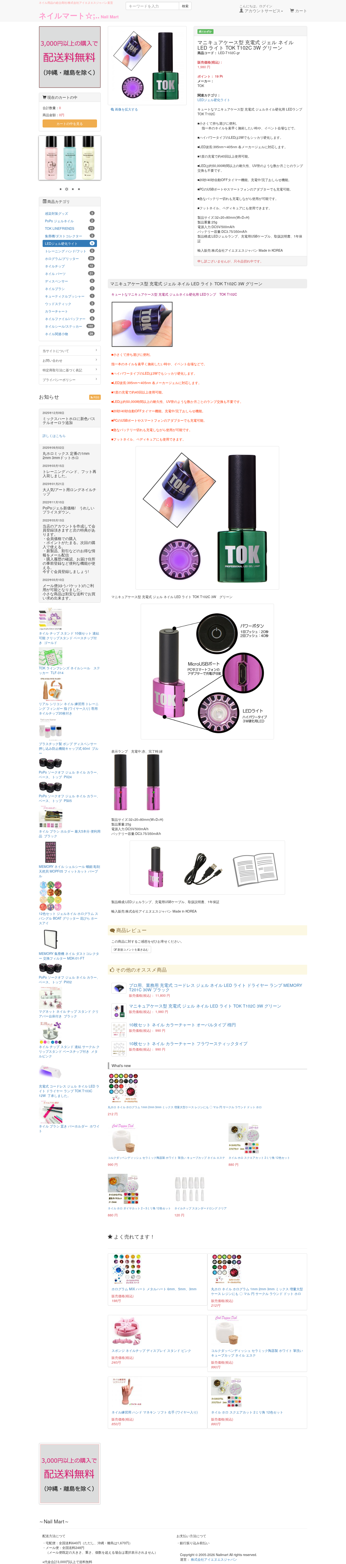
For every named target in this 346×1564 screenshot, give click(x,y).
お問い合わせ (52, 360)
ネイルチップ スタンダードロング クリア (200, 1208)
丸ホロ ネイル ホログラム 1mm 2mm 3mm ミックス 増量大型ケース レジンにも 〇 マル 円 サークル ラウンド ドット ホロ (185, 1107)
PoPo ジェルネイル (69, 220)
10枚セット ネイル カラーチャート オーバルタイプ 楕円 (182, 1025)
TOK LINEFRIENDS (69, 228)
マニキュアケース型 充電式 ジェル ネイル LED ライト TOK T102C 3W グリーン (205, 1006)
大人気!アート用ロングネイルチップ (69, 491)
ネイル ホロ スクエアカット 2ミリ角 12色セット (259, 1157)
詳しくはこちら (54, 435)
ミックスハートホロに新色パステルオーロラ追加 (69, 420)
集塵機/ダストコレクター (69, 236)
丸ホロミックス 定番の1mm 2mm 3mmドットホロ (66, 455)
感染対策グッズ (69, 213)
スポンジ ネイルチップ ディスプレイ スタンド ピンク (151, 1350)
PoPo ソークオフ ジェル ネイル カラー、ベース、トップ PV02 (69, 979)
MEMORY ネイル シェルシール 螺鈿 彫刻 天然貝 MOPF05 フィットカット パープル (69, 871)
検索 (185, 6)
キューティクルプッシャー (69, 296)
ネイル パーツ (69, 273)
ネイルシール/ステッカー (69, 326)
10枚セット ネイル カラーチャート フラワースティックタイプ (188, 1043)
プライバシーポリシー (59, 379)
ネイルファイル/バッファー (69, 318)
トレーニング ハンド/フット (69, 251)
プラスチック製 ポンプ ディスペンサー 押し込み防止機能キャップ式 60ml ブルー (68, 748)
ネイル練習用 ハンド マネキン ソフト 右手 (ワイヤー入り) (155, 1412)
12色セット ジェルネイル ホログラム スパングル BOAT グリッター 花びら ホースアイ (68, 918)
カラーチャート (69, 311)
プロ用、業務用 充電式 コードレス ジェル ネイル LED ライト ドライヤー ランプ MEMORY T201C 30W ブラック (215, 987)
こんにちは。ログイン (260, 8)
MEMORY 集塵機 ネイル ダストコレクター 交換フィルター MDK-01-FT (69, 956)
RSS (96, 397)
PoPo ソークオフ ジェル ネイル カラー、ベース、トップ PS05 (69, 798)
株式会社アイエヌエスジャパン (214, 1559)
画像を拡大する (126, 109)
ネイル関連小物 (69, 333)
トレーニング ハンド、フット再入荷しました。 (69, 473)
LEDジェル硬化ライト (213, 99)
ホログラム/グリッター (69, 258)
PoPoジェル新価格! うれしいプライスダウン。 (68, 510)
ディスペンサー (69, 281)
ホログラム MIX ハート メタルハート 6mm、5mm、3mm (154, 1288)
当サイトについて (56, 350)
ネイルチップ (69, 266)
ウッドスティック (69, 303)
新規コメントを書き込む (133, 949)
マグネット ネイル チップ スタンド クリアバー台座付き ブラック (69, 1013)
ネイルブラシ (69, 288)
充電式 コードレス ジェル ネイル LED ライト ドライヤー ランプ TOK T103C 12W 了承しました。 (69, 1091)
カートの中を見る (69, 123)
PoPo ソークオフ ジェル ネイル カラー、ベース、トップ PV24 (69, 774)
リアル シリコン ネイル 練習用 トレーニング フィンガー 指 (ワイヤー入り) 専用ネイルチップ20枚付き (69, 708)
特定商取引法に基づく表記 (62, 370)
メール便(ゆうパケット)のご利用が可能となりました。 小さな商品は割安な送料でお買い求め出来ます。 (69, 592)
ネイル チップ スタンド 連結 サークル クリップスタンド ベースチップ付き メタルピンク (69, 1051)
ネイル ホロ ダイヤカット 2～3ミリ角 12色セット (139, 1208)
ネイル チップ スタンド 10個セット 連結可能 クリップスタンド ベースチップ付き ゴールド (69, 638)
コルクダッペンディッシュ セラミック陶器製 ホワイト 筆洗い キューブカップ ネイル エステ (166, 1157)
